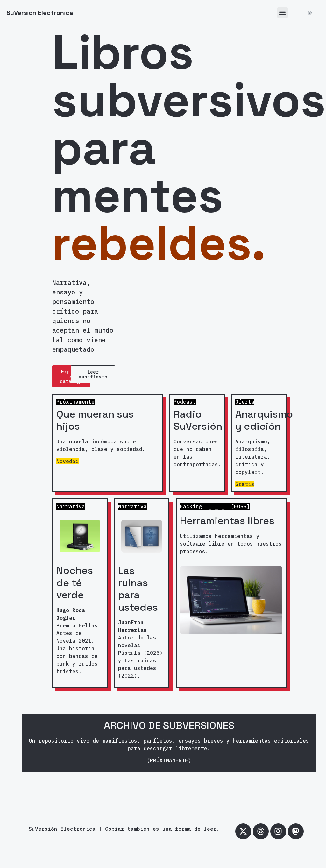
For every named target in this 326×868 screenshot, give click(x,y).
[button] (282, 12)
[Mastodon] (296, 831)
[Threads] (261, 831)
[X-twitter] (243, 831)
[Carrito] (310, 12)
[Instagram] (278, 831)
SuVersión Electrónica (39, 13)
